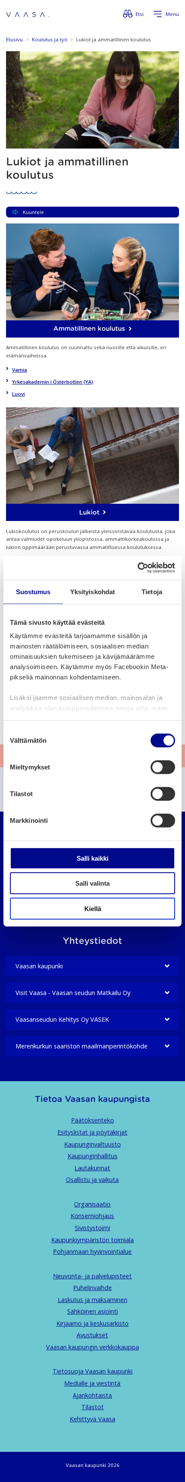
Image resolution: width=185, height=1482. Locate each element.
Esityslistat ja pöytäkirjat (92, 1132)
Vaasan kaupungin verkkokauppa (92, 1347)
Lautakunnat (92, 1168)
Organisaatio (92, 1204)
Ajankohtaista (92, 1395)
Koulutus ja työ (50, 39)
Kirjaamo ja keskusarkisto (92, 1323)
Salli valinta (92, 883)
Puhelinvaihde (92, 1288)
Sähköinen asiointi (92, 1311)
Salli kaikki (92, 858)
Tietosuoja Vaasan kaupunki (92, 1371)
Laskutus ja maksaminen (92, 1300)
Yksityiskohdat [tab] (92, 591)
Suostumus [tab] (33, 591)
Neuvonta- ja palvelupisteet (92, 1276)
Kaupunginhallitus (92, 1156)
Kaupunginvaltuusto (92, 1144)
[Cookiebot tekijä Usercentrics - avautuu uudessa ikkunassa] (137, 568)
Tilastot (92, 1407)
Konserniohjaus (92, 1216)
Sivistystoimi (92, 1228)
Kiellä (92, 908)
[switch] (163, 767)
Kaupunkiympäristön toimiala (92, 1240)
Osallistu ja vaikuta (92, 1179)
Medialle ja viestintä (92, 1383)
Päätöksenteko (92, 1120)
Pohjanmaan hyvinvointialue (92, 1251)
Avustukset (92, 1335)
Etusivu (14, 39)
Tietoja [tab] (152, 591)
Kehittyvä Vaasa (92, 1419)
